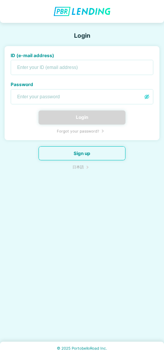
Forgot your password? (78, 131)
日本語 (78, 167)
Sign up (82, 153)
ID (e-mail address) (32, 55)
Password (22, 84)
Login (82, 117)
